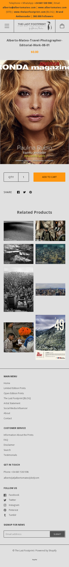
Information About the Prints (18, 434)
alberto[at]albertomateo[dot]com (21, 477)
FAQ (6, 439)
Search (7, 450)
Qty (11, 177)
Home (7, 383)
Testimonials (10, 455)
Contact (8, 418)
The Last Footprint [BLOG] (17, 398)
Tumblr (12, 515)
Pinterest (13, 510)
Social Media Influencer (16, 408)
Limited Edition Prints (15, 388)
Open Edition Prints (14, 393)
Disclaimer (9, 444)
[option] (34, 112)
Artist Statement (12, 403)
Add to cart (49, 177)
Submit (57, 534)
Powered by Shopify (46, 550)
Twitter (12, 499)
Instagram (14, 505)
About (7, 413)
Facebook (14, 494)
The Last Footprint (24, 550)
